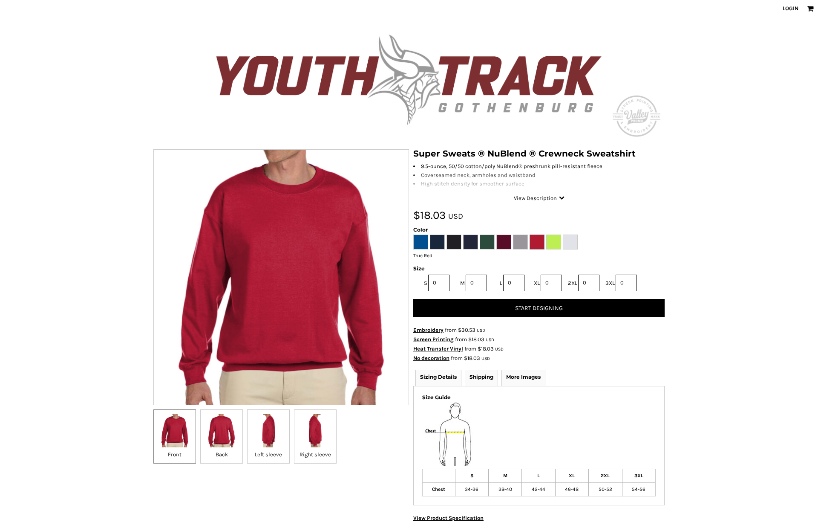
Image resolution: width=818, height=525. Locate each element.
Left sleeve (268, 454)
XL (537, 283)
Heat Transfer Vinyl (438, 348)
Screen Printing (433, 339)
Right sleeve (315, 454)
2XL (572, 283)
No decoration (431, 358)
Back (222, 454)
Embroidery (428, 330)
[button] (810, 8)
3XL (610, 283)
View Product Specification (448, 518)
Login (790, 8)
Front (174, 454)
